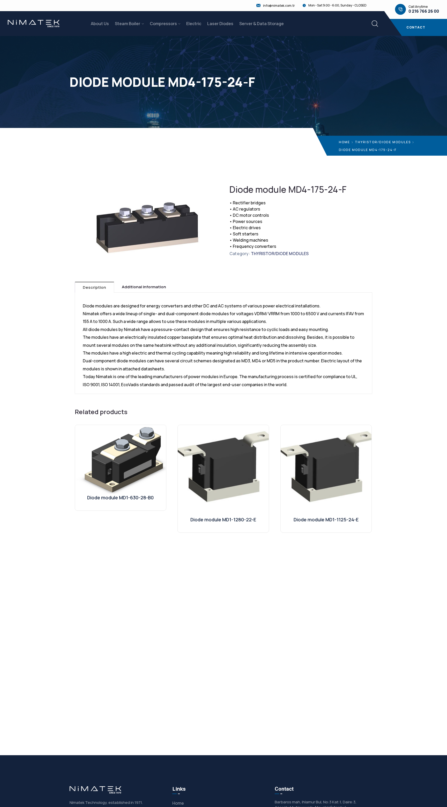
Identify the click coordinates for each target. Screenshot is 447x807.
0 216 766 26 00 (423, 11)
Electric (193, 23)
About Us (100, 23)
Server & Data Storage (261, 23)
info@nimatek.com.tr (279, 6)
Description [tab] (94, 287)
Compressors (163, 23)
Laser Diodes (220, 23)
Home (344, 142)
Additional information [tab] (144, 287)
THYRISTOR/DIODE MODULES (383, 142)
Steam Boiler (127, 23)
